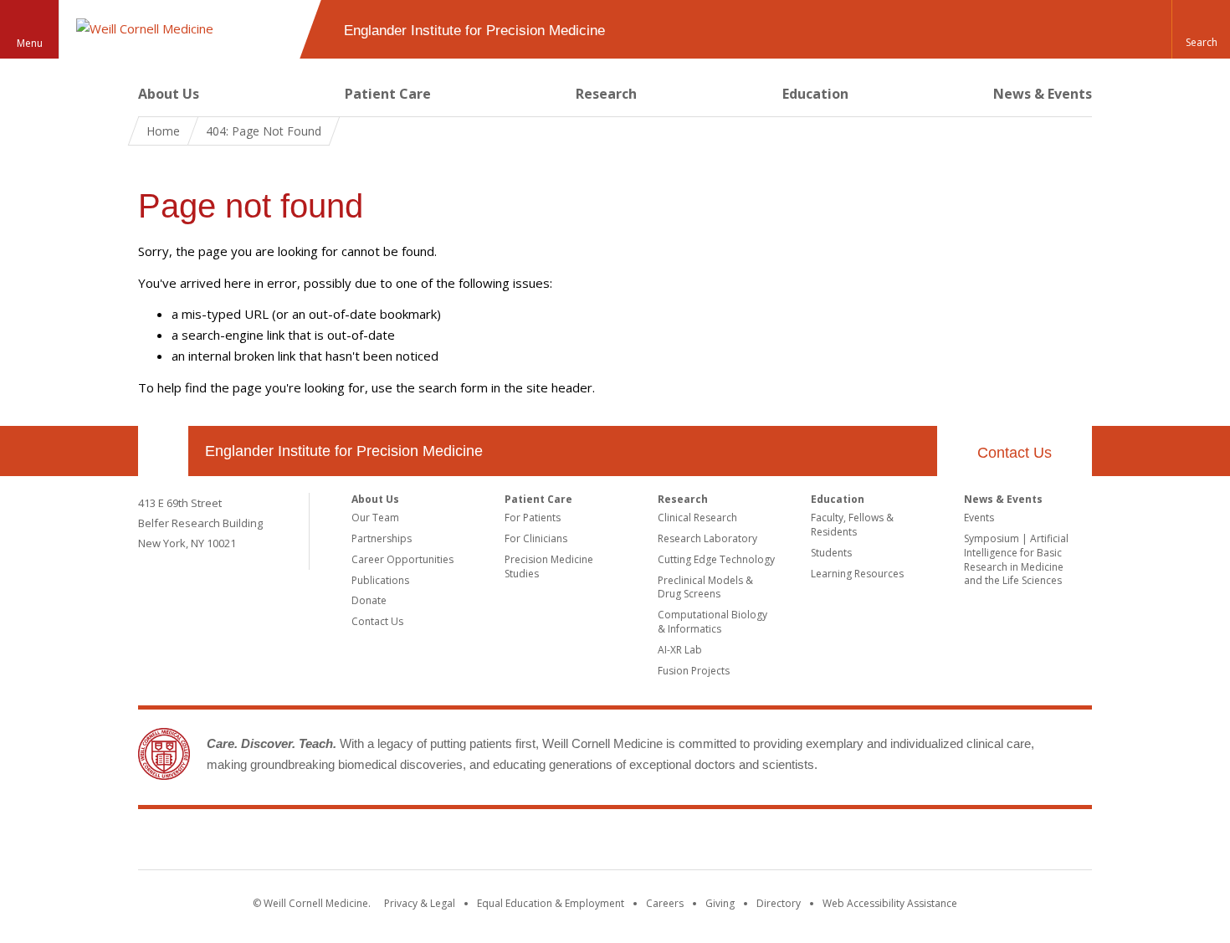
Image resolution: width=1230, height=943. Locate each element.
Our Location (163, 451)
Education (815, 94)
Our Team (375, 517)
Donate (369, 600)
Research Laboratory (707, 538)
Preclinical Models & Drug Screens (705, 587)
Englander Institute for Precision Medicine (344, 451)
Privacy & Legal (419, 903)
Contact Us (1014, 452)
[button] (1200, 29)
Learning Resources (857, 573)
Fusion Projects (694, 671)
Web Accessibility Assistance (890, 903)
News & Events (1042, 94)
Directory (778, 903)
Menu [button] (30, 43)
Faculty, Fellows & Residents (852, 524)
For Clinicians (536, 538)
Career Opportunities (402, 559)
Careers (665, 903)
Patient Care (388, 94)
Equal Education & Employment (550, 903)
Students (831, 553)
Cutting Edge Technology (716, 559)
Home (163, 131)
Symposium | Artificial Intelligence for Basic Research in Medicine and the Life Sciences (1016, 559)
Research (606, 94)
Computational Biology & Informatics (712, 621)
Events (979, 517)
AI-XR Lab (680, 650)
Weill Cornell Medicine (615, 843)
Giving (720, 903)
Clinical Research (697, 517)
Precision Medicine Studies (549, 566)
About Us (168, 94)
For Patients (533, 517)
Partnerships (381, 538)
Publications (380, 580)
